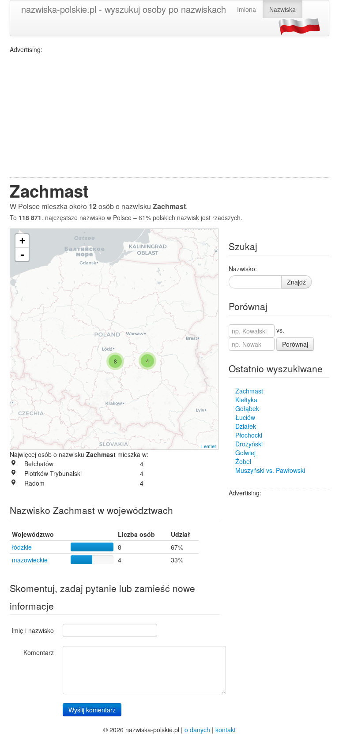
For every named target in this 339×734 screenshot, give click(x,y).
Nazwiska (282, 9)
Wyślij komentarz (92, 709)
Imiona (246, 9)
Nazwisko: (243, 268)
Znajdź (296, 281)
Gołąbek (247, 408)
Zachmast (249, 390)
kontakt (225, 729)
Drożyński (249, 443)
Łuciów (245, 417)
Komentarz (38, 652)
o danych (197, 729)
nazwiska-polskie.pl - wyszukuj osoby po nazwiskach (123, 9)
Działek (245, 426)
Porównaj (295, 344)
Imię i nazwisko (32, 630)
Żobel (243, 461)
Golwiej (245, 452)
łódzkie (22, 547)
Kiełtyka (246, 399)
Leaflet (208, 445)
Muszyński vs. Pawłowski (270, 470)
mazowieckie (30, 559)
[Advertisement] (169, 115)
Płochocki (248, 435)
